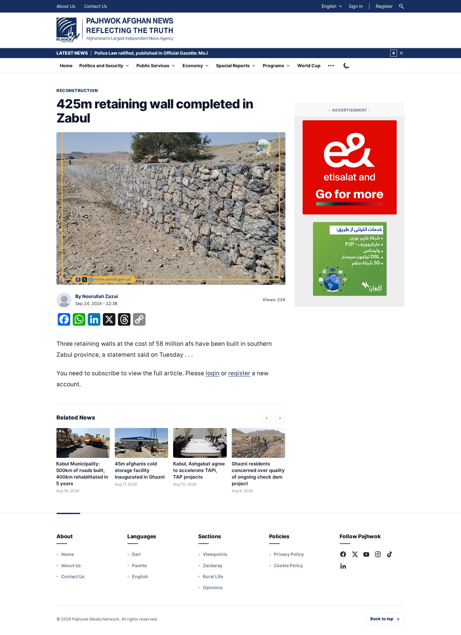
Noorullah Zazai (100, 296)
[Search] (401, 6)
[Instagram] (377, 554)
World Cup (309, 65)
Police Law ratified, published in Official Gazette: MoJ (151, 53)
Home (66, 65)
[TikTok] (389, 554)
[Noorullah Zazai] (64, 300)
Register (384, 6)
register (239, 373)
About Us (65, 6)
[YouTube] (366, 554)
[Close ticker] (401, 53)
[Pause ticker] (393, 53)
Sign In (356, 6)
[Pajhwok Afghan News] (114, 30)
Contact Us (95, 6)
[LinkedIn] (343, 565)
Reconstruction (77, 90)
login (213, 373)
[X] (354, 554)
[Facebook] (343, 554)
